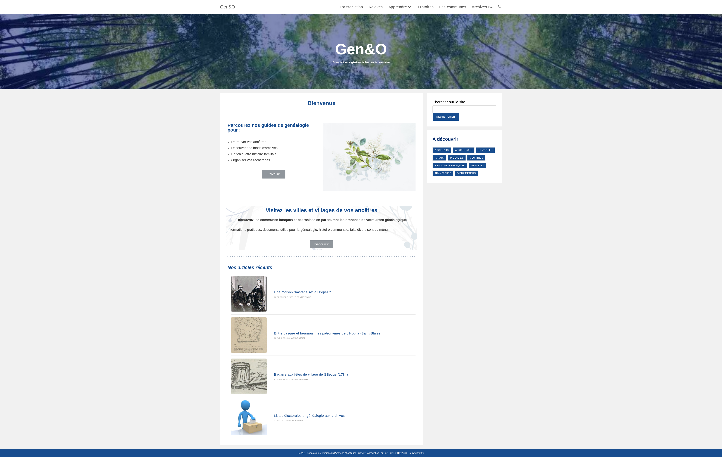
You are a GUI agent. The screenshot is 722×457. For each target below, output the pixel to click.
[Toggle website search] (500, 7)
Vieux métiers (466, 173)
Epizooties (485, 150)
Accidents (442, 150)
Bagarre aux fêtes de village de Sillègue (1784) (311, 374)
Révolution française (450, 165)
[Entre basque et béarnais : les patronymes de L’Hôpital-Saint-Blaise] (249, 335)
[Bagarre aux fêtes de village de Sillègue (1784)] (249, 376)
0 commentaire (303, 297)
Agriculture (463, 150)
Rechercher (445, 117)
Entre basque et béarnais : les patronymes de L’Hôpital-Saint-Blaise (327, 333)
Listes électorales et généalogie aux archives (309, 416)
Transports (443, 173)
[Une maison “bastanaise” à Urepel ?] (249, 294)
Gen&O (227, 6)
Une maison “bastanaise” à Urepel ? (302, 292)
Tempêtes (477, 165)
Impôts (439, 158)
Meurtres (476, 158)
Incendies (456, 158)
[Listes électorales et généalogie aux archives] (249, 417)
